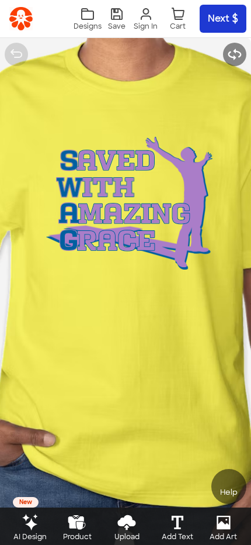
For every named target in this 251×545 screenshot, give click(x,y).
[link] (21, 18)
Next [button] (218, 18)
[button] (117, 19)
